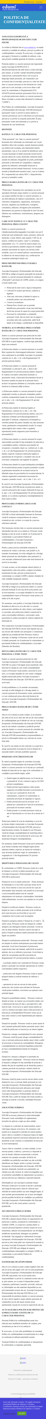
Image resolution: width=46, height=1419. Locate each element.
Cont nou (39, 2)
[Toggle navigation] (41, 7)
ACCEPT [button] (22, 1413)
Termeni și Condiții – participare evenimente (23, 1379)
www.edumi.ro (30, 47)
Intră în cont (30, 2)
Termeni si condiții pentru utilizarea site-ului (23, 1375)
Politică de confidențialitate (23, 1370)
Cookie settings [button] (9, 1413)
